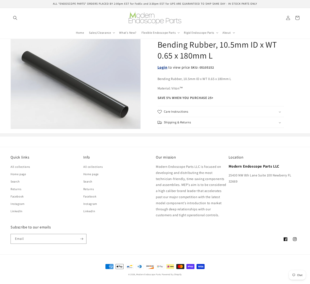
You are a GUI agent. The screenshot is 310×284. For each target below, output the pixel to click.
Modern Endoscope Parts (148, 274)
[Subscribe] (81, 239)
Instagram (17, 204)
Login (162, 67)
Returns (16, 189)
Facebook (17, 196)
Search (15, 181)
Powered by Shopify (172, 274)
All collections (20, 167)
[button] (15, 18)
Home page (18, 174)
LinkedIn (17, 211)
